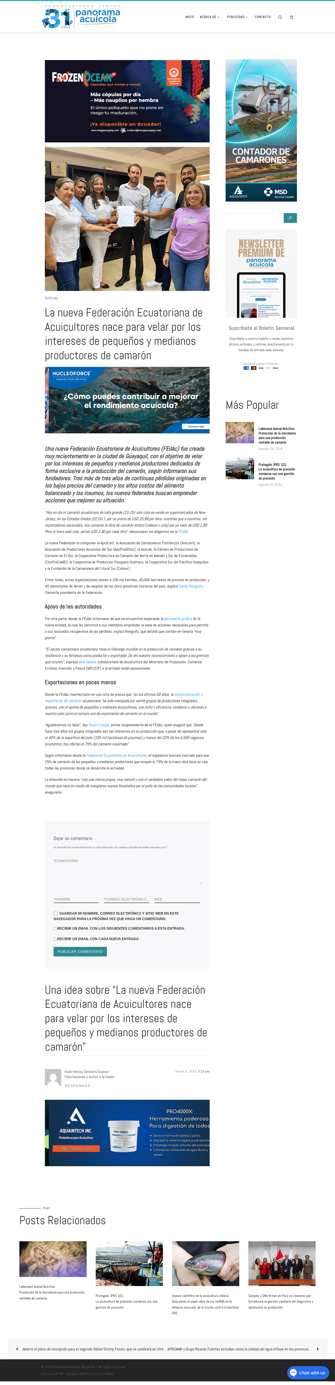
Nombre (62, 899)
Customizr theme (102, 1373)
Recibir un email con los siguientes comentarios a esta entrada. (121, 928)
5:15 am (204, 1071)
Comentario (66, 861)
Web (158, 899)
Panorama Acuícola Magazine (74, 1367)
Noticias (51, 298)
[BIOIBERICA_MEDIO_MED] (127, 400)
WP (61, 1373)
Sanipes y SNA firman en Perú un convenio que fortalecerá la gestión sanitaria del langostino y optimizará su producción (280, 1301)
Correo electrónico (125, 899)
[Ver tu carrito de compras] (291, 17)
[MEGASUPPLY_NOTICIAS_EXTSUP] (127, 101)
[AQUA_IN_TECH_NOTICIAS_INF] (127, 1133)
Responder (78, 1086)
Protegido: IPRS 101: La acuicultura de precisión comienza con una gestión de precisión (277, 471)
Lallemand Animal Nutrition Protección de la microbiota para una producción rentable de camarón (277, 435)
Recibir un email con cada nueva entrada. (98, 939)
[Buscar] (290, 218)
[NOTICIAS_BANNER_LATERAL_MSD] (261, 130)
